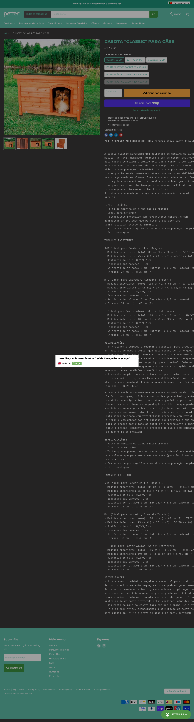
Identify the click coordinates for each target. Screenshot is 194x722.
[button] (64, 363)
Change (76, 363)
